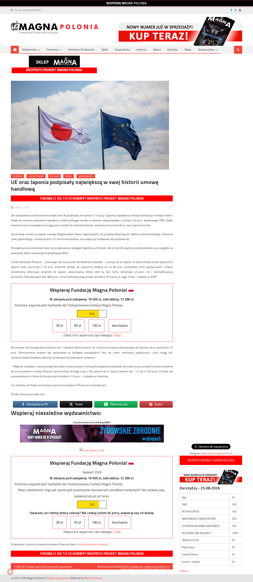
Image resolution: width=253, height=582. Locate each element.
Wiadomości (29, 49)
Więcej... (184, 571)
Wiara (157, 49)
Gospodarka (122, 49)
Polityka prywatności (57, 578)
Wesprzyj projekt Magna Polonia (54, 70)
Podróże (172, 49)
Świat (68, 176)
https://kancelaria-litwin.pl (92, 544)
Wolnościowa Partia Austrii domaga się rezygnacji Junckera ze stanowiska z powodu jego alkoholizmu (133, 567)
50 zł (77, 325)
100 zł (96, 325)
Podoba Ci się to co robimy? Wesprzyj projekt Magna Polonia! (92, 198)
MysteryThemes (93, 578)
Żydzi (105, 49)
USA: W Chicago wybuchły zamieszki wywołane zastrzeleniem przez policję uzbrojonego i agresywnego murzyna (47, 567)
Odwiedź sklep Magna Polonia (54, 61)
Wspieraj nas (206, 49)
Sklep (187, 49)
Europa (17, 176)
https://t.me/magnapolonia (216, 453)
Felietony (53, 49)
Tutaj (117, 335)
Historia (141, 49)
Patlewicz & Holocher (81, 49)
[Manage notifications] (10, 572)
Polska (54, 176)
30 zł (59, 325)
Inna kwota (120, 325)
